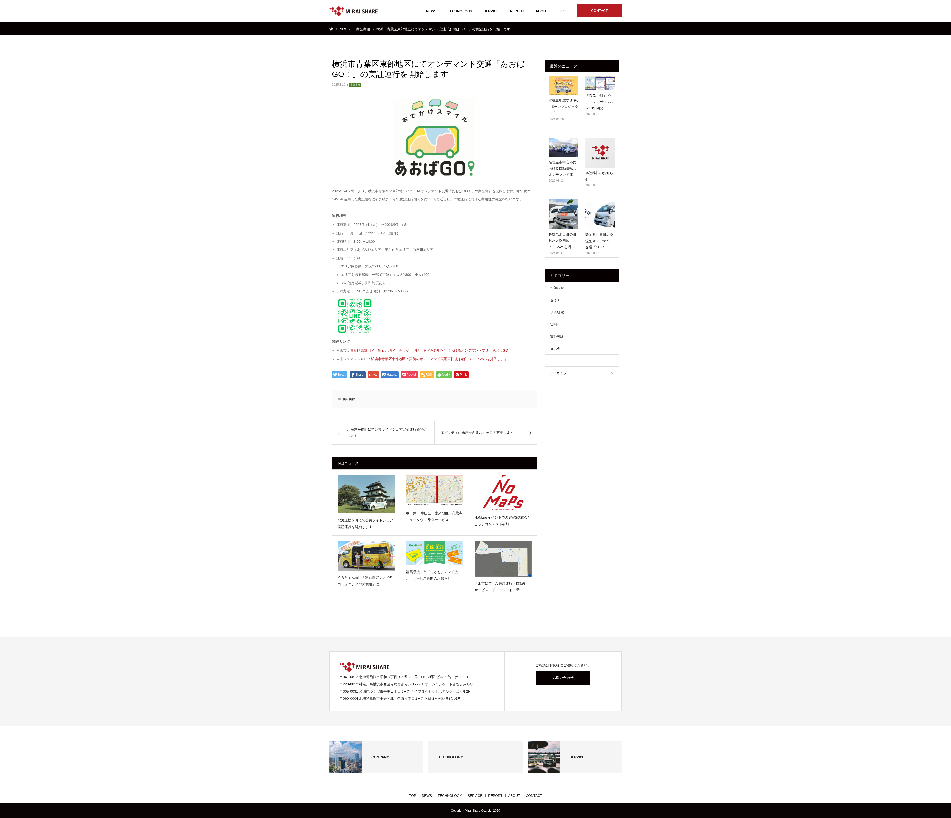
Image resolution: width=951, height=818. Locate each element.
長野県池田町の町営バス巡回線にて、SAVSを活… (562, 240)
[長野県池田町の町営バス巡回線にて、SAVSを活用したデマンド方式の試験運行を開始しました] (563, 214)
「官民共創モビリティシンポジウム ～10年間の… (599, 102)
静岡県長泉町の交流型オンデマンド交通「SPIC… (599, 241)
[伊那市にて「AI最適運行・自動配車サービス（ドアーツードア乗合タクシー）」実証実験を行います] (503, 558)
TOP (412, 795)
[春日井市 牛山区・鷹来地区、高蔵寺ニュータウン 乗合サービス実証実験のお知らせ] (434, 490)
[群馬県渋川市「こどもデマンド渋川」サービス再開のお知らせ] (434, 553)
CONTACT (599, 11)
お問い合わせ (563, 678)
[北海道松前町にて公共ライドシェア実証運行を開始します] (366, 494)
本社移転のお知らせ (599, 176)
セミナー (557, 300)
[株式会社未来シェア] (353, 11)
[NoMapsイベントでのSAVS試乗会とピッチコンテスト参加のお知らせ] (503, 492)
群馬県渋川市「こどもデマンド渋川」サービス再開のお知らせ (432, 575)
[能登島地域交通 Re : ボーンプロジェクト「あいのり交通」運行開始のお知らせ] (563, 85)
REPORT (517, 11)
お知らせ (557, 288)
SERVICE (491, 11)
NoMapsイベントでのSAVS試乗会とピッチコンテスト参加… (503, 520)
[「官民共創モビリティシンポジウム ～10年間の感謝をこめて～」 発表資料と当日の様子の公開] (600, 83)
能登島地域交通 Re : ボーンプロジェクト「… (563, 106)
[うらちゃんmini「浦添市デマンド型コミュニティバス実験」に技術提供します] (366, 556)
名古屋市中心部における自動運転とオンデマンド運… (562, 168)
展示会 (555, 349)
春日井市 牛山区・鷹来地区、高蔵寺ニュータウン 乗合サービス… (434, 516)
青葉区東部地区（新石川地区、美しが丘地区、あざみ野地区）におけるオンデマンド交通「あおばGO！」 (432, 350)
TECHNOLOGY (460, 11)
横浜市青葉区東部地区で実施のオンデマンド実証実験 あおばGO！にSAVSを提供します (439, 359)
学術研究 (557, 312)
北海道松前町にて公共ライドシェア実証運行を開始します (365, 523)
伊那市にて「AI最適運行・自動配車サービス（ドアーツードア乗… (502, 586)
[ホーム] (331, 28)
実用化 (555, 324)
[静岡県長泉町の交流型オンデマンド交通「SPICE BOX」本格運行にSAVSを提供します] (600, 214)
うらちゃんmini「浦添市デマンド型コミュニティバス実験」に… (365, 581)
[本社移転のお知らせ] (600, 153)
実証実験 (355, 84)
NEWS (431, 11)
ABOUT (542, 11)
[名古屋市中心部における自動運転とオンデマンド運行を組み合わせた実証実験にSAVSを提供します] (563, 147)
